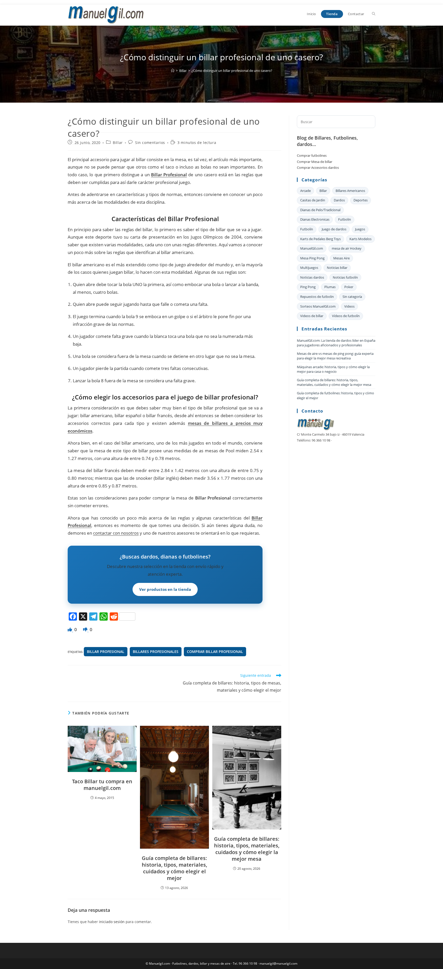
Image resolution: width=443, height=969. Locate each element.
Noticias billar (337, 267)
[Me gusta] (70, 629)
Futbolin (344, 219)
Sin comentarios (150, 142)
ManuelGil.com (311, 248)
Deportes (361, 200)
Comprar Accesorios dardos (318, 167)
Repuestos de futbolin (317, 296)
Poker (348, 287)
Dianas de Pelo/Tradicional (320, 210)
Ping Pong (308, 287)
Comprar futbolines (312, 155)
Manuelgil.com (159, 963)
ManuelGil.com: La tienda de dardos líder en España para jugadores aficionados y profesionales (336, 342)
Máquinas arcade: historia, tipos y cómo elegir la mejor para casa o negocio (333, 369)
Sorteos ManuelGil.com (318, 306)
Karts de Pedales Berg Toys (320, 239)
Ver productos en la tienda (165, 589)
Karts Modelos (360, 239)
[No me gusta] (85, 629)
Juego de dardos (334, 229)
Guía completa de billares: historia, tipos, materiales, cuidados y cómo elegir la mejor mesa (246, 849)
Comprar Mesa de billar (314, 161)
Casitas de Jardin (312, 200)
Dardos (339, 200)
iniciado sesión (112, 921)
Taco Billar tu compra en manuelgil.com (102, 784)
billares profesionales (155, 651)
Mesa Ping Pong (312, 258)
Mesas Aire (341, 258)
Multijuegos (309, 267)
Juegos (360, 229)
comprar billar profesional (215, 651)
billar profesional (105, 651)
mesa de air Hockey (346, 248)
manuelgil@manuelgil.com (278, 963)
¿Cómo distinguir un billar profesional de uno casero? (232, 70)
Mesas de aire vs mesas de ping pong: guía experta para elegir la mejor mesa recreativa (335, 355)
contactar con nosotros (116, 533)
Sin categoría (352, 296)
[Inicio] (172, 70)
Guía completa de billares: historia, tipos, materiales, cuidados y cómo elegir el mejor (174, 868)
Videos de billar (311, 316)
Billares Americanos (350, 190)
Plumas (330, 287)
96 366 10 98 (248, 963)
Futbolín (306, 229)
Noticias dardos (312, 277)
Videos (349, 306)
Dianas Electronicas (314, 219)
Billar (118, 142)
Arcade (305, 190)
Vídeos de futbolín (346, 316)
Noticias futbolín (345, 277)
